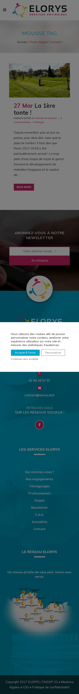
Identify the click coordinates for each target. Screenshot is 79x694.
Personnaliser (53, 352)
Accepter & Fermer (25, 352)
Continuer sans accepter (24, 359)
